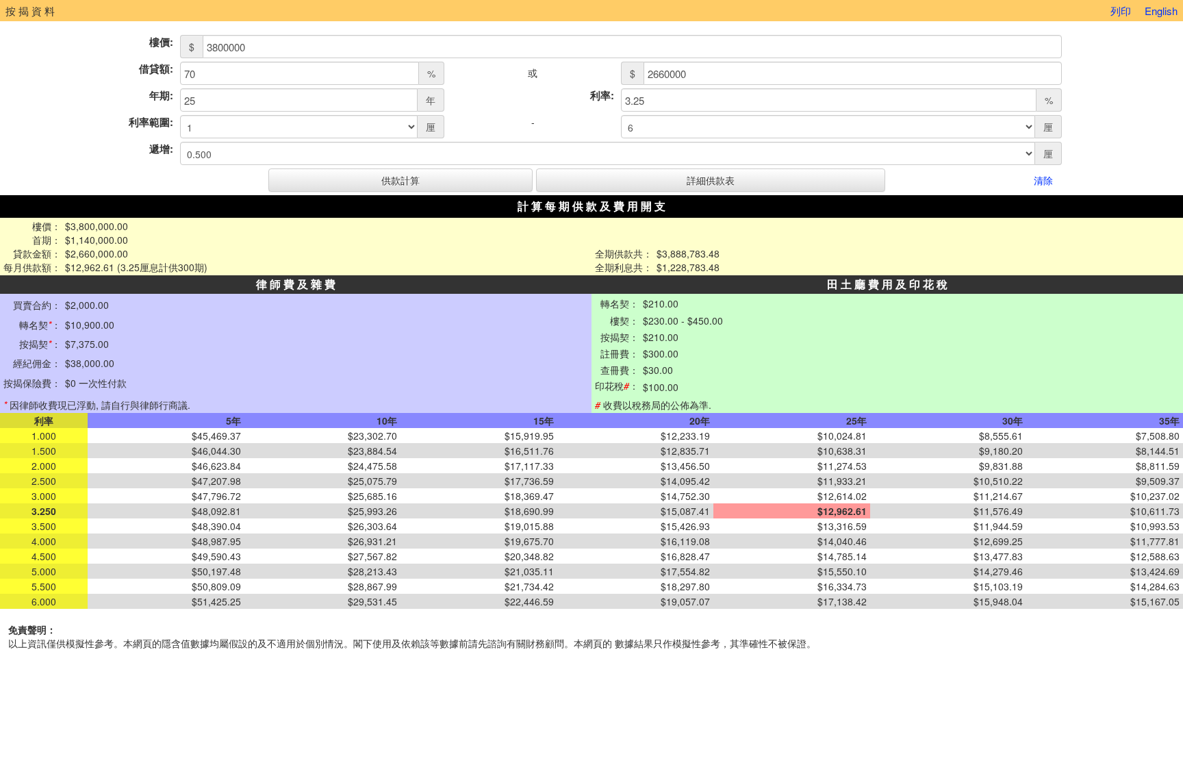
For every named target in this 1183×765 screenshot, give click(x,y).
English (1161, 10)
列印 (1120, 10)
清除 (1043, 180)
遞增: (161, 149)
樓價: (161, 42)
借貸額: (156, 69)
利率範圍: (151, 122)
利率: (602, 95)
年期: (161, 95)
